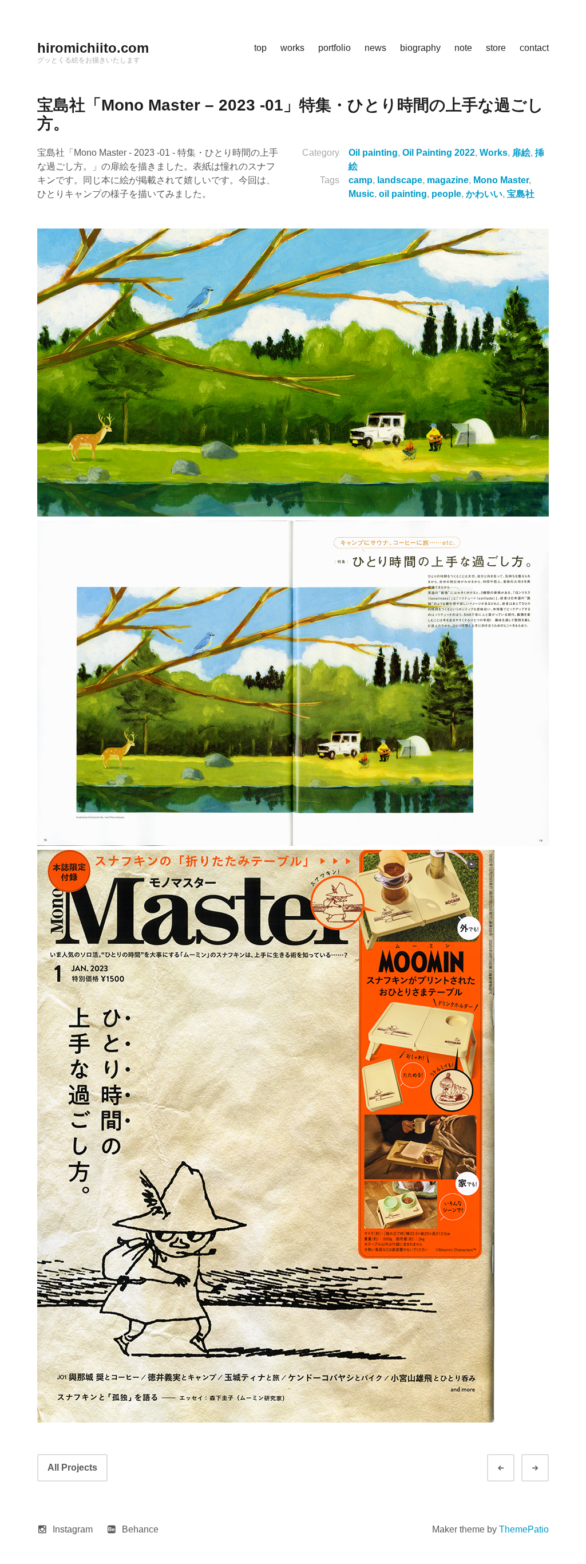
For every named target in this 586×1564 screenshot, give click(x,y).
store (496, 48)
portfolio (334, 48)
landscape (399, 180)
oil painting (403, 194)
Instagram (73, 1529)
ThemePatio (524, 1529)
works (292, 48)
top (260, 48)
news (375, 48)
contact (534, 48)
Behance (140, 1529)
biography (420, 48)
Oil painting (373, 152)
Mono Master (501, 180)
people (446, 194)
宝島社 (520, 194)
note (463, 48)
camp (361, 180)
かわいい (484, 194)
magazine (448, 180)
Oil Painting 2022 (438, 152)
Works (494, 152)
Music (361, 194)
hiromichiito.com (93, 48)
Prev (511, 1468)
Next (545, 1468)
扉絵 (521, 152)
